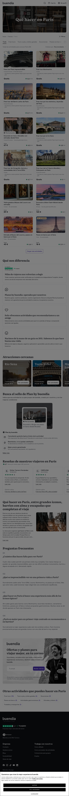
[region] (34, 784)
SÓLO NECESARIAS (34, 789)
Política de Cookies (37, 778)
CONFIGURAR (34, 793)
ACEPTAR (34, 785)
